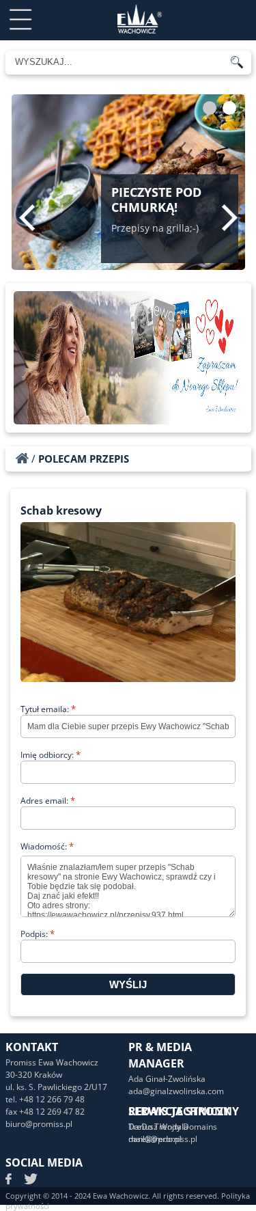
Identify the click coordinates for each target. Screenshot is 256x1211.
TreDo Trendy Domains (172, 1126)
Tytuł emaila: (48, 709)
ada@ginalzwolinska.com (176, 1091)
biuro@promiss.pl (38, 1124)
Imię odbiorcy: (50, 755)
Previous (26, 217)
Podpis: (37, 934)
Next (229, 217)
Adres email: (47, 800)
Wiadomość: (47, 846)
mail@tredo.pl (155, 1139)
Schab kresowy (61, 510)
